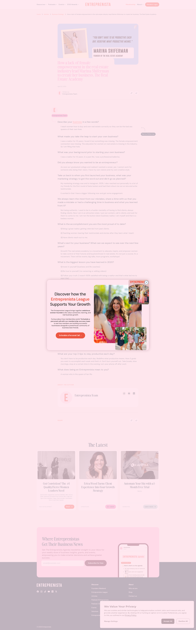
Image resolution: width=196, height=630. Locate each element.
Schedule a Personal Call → (70, 335)
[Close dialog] (146, 282)
